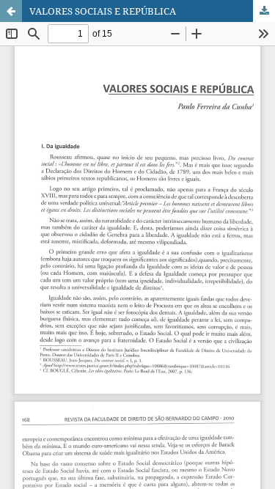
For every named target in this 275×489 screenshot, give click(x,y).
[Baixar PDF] (264, 11)
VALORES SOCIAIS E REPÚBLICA (102, 11)
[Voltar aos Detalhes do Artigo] (11, 11)
